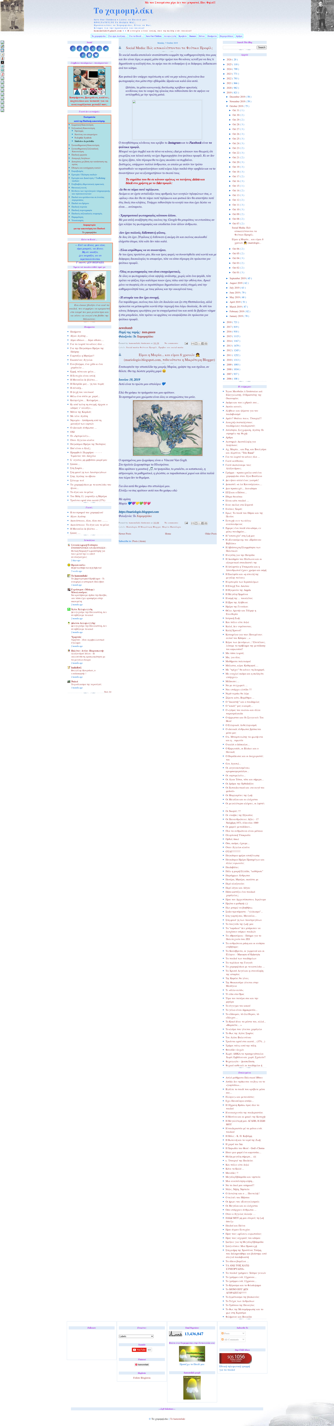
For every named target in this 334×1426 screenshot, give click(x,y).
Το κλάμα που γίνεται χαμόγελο (244, 1029)
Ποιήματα (212, 36)
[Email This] (192, 343)
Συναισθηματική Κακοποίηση (85, 145)
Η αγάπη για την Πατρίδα (240, 555)
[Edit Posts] (2, 46)
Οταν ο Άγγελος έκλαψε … (241, 1214)
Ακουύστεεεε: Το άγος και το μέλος (89, 524)
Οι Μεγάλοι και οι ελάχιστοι (242, 799)
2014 (229, 340)
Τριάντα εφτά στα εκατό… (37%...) (245, 1041)
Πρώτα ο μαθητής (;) (237, 903)
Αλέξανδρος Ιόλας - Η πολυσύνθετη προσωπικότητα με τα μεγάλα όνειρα (88, 656)
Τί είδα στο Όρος (235, 994)
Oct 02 (236, 267)
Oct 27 (236, 129)
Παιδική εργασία (79, 155)
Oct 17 (236, 176)
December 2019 (238, 96)
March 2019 (236, 306)
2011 (229, 355)
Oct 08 (236, 218)
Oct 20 (236, 162)
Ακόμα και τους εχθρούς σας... (242, 402)
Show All (107, 692)
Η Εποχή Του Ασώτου (237, 586)
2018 (229, 322)
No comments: (172, 343)
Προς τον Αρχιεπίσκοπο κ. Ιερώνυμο (246, 899)
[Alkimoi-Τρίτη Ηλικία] (2, 54)
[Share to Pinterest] (206, 343)
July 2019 (235, 287)
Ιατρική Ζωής (233, 618)
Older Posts (211, 533)
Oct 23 (236, 148)
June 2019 (235, 292)
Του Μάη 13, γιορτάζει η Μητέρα (88, 496)
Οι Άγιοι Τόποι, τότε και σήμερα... (245, 779)
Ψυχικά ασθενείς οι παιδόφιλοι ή (244, 1065)
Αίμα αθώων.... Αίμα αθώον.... (87, 340)
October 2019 (237, 106)
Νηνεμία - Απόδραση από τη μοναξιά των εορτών (85, 422)
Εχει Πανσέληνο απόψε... (240, 1100)
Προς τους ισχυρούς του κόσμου (243, 1238)
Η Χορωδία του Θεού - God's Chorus (245, 1148)
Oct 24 (236, 143)
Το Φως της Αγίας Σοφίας (240, 1033)
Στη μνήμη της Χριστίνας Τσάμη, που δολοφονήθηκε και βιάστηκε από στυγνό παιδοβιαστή (246, 1253)
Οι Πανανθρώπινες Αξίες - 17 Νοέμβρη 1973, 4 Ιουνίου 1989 (242, 821)
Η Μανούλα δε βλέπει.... (84, 379)
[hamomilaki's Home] (2, 42)
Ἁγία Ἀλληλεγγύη (81, 609)
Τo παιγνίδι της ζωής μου (239, 924)
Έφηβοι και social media (171, 347)
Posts (227, 1333)
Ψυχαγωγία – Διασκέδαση (240, 1061)
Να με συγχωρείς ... (237, 685)
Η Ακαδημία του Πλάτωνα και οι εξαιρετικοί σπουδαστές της (244, 560)
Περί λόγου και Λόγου (238, 887)
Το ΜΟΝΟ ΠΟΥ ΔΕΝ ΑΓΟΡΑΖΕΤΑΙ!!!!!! (237, 1291)
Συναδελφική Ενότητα (84, 545)
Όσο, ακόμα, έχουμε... (238, 843)
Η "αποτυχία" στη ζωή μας (240, 535)
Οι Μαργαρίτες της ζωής (239, 795)
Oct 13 (236, 195)
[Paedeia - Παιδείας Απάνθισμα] (2, 90)
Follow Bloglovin (141, 1377)
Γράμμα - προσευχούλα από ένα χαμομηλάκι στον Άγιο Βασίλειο (244, 474)
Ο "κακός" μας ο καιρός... (239, 705)
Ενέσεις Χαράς (234, 509)
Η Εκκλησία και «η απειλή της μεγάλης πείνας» (242, 575)
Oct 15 (236, 185)
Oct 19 (236, 166)
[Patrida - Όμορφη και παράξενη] (2, 98)
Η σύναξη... (76, 387)
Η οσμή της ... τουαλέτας (239, 598)
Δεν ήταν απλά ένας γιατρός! (242, 480)
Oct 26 (236, 134)
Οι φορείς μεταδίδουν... (239, 826)
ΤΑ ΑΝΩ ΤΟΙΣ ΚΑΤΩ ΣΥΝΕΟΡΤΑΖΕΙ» (237, 1267)
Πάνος (202, 36)
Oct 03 (236, 263)
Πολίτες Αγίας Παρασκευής (87, 650)
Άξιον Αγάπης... (79, 335)
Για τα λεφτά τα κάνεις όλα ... (243, 456)
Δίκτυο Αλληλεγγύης (83, 623)
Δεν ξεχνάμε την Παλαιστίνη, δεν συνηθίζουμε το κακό (89, 614)
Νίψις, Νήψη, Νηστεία (237, 1189)
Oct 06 (236, 248)
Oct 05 (236, 253)
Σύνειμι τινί (77, 480)
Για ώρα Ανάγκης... (118, 36)
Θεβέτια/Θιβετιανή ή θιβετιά (86, 567)
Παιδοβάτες (232, 867)
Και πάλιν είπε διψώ (237, 622)
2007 (229, 374)
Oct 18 (236, 171)
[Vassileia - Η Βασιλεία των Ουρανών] (2, 110)
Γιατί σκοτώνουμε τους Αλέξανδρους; (238, 466)
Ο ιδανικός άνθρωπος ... (83, 427)
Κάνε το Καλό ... (235, 1168)
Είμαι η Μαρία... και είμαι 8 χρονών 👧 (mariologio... (247, 241)
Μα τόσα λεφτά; (235, 653)
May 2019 (235, 297)
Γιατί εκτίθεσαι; (235, 461)
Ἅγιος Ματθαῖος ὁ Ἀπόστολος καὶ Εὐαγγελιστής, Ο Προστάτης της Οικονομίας (244, 395)
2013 (229, 345)
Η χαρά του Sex (234, 1144)
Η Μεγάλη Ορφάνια (237, 594)
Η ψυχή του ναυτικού (82, 392)
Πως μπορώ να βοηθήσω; (239, 907)
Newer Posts (125, 533)
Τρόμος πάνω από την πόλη (241, 1045)
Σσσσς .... (75, 533)
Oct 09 (236, 214)
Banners (192, 36)
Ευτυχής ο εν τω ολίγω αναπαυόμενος (238, 522)
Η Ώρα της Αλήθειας (237, 602)
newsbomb (125, 328)
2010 (229, 359)
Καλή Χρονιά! (233, 630)
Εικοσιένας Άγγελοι (81, 359)
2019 (229, 92)
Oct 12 (236, 199)
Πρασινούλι (78, 565)
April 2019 (235, 302)
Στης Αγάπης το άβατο (82, 476)
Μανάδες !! (232, 1172)
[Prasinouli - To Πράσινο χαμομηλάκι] (2, 102)
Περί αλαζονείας (235, 883)
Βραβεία (183, 36)
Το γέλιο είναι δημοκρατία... (241, 1009)
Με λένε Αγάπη (79, 416)
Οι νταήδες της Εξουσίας (239, 815)
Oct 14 (236, 190)
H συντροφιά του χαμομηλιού (86, 512)
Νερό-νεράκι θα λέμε (237, 693)
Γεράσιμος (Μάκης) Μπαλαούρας (82, 591)
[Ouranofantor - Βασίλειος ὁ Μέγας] (2, 86)
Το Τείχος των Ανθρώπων (240, 1301)
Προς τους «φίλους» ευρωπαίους (243, 1233)
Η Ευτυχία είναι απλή (82, 375)
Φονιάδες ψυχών (235, 1049)
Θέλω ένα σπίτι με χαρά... (85, 396)
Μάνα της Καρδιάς (80, 411)
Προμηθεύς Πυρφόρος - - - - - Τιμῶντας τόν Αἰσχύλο (86, 454)
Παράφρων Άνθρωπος (238, 875)
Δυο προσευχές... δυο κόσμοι (241, 488)
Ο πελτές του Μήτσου (238, 1197)
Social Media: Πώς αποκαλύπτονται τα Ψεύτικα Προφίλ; (244, 231)
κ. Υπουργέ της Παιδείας (239, 1160)
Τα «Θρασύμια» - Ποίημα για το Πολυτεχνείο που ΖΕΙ (243, 937)
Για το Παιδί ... (136, 36)
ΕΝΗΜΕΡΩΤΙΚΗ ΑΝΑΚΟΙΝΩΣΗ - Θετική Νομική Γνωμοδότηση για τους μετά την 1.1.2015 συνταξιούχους (89, 552)
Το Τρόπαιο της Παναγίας (240, 1305)
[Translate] (2, 50)
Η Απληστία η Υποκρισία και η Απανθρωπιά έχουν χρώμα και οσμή (246, 568)
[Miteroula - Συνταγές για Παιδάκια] (2, 82)
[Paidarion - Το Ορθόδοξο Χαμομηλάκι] (2, 94)
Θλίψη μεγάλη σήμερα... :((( (241, 1156)
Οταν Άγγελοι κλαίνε (238, 847)
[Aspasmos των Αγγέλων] (2, 58)
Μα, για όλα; (233, 657)
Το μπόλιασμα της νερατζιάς (86, 684)
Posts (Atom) (139, 541)
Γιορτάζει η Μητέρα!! (82, 355)
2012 (229, 350)
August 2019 (236, 283)
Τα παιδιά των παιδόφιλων (241, 958)
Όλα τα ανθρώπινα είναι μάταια (244, 831)
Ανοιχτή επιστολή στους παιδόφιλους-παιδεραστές (240, 424)
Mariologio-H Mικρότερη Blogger (143, 526)
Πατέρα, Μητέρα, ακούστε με (242, 879)
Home (168, 533)
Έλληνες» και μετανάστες (240, 1096)
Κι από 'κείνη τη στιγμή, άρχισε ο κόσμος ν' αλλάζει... (89, 406)
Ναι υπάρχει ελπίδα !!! (239, 689)
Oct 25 (236, 138)
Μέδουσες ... (232, 681)
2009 (229, 364)
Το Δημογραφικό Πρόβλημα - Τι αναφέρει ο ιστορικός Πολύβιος (87, 580)
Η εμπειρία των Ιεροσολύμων (242, 581)
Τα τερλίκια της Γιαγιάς (239, 962)
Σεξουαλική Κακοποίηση (83, 128)
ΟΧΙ (72, 431)
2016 (229, 331)
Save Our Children (153, 36)
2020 (229, 87)
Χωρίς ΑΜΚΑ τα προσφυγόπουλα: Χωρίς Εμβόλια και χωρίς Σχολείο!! (246, 1055)
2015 (229, 336)
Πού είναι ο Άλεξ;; (80, 448)
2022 (229, 78)
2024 (229, 69)
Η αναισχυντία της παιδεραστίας (244, 1112)
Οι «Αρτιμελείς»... (80, 435)
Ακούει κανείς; (234, 406)
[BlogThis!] (196, 343)
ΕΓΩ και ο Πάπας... (236, 492)
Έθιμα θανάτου (234, 496)
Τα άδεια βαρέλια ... (237, 1261)
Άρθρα (239, 36)
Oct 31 (236, 110)
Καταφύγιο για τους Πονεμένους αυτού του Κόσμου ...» (244, 636)
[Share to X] (199, 343)
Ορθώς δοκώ (232, 839)
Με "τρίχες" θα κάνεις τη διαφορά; (245, 669)
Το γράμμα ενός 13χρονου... (241, 1277)
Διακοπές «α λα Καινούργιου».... (244, 484)
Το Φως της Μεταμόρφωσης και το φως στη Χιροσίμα (244, 1311)
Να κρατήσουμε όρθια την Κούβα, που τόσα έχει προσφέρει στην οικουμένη (89, 598)
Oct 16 (236, 181)
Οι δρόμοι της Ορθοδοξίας (240, 783)
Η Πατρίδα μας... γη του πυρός (87, 383)
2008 (229, 369)
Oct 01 (236, 272)
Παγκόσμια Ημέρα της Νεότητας (88, 444)
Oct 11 (236, 204)
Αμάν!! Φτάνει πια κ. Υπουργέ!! (244, 418)
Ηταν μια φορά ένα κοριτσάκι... (243, 1152)
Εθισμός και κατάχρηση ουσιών (86, 168)
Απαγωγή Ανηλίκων (80, 158)
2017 (229, 326)
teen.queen (148, 332)
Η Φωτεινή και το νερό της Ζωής (243, 1140)
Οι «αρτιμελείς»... (236, 775)
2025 (229, 64)
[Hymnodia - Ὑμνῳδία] (2, 74)
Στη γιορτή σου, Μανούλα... (241, 915)
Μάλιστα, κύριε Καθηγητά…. (242, 665)
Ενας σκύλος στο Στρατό (239, 504)
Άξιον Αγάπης (78, 516)
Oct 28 (236, 124)
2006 (229, 378)
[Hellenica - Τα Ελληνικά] (2, 70)
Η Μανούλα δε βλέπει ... (84, 528)
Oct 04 (236, 258)
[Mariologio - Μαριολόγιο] (2, 78)
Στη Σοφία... (77, 468)
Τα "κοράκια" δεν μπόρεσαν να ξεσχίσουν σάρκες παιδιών (243, 929)
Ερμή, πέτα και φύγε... (83, 371)
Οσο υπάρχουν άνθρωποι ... (241, 1209)
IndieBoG (76, 667)
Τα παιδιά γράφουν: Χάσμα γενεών (246, 1272)
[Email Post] (186, 343)
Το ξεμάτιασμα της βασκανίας (242, 1296)
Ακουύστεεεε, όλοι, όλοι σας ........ (89, 520)
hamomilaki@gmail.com (108, 30)
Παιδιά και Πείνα (235, 1225)
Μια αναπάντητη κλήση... (240, 1181)
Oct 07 (236, 223)
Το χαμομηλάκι (123, 10)
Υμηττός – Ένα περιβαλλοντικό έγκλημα (87, 641)
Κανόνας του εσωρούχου (86, 135)
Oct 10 (236, 209)
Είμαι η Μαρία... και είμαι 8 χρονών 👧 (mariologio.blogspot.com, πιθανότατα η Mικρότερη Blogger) (169, 357)
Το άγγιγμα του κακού (238, 1005)
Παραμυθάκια (226, 36)
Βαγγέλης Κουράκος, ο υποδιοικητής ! (83, 672)
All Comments (231, 1339)
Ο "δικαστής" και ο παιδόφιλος (243, 701)
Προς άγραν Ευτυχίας (238, 1229)
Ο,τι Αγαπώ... (233, 763)
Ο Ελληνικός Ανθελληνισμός (241, 725)
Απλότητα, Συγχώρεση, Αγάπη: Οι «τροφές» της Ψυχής (245, 431)
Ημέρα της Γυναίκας (237, 606)
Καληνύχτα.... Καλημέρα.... (85, 400)
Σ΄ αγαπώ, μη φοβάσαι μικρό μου (88, 459)
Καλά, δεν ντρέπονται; (239, 626)
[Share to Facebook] (202, 343)
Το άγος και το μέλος (81, 492)
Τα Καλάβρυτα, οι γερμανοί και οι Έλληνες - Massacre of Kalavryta (245, 952)
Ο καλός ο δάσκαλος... (238, 744)
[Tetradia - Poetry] (2, 106)
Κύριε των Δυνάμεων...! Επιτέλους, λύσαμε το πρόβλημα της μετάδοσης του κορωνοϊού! (246, 645)
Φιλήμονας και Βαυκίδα (239, 1316)
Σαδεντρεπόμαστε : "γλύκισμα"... (244, 911)
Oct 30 (236, 115)
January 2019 (237, 316)
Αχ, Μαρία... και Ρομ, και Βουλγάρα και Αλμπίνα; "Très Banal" (246, 451)
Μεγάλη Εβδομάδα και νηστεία (243, 1176)
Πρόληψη (79, 131)
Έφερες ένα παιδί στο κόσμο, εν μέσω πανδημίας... (243, 529)
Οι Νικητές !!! (233, 811)
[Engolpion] (2, 62)
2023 (229, 73)
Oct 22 (236, 152)
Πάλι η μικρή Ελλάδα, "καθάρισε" (244, 871)
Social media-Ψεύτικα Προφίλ (141, 347)
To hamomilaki (79, 575)
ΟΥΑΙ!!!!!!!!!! (233, 851)
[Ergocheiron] (2, 66)
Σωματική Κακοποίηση (82, 125)
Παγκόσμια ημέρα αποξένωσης (243, 855)
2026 (229, 59)
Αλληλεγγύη (170, 36)
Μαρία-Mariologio (171, 526)
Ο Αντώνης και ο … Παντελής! (243, 1193)
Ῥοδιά (74, 681)
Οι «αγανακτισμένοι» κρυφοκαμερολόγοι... (238, 769)
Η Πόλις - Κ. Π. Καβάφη (239, 1136)
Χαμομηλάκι (145, 336)
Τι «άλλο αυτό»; (235, 990)
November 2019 (238, 101)
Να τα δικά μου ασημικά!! (240, 1185)
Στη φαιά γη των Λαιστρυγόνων (244, 920)
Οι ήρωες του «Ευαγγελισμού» (242, 1201)
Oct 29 (236, 119)
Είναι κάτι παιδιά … (237, 500)
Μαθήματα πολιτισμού (238, 661)
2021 (229, 83)
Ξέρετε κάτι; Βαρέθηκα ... (240, 697)
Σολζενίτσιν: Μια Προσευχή (241, 1246)
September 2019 (238, 278)
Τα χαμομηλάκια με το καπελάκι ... (245, 966)
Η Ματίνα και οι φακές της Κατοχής (246, 1116)
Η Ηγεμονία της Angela (238, 590)
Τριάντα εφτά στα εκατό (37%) (87, 500)
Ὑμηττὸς (76, 637)
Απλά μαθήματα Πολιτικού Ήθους (244, 1077)
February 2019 (237, 311)
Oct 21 (236, 157)
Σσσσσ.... (75, 464)
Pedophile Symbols (83, 138)
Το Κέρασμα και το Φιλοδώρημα (243, 1285)
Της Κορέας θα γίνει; (237, 978)
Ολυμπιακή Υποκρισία (238, 835)
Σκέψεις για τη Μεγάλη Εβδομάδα (245, 1242)
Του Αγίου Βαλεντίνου (238, 1037)
